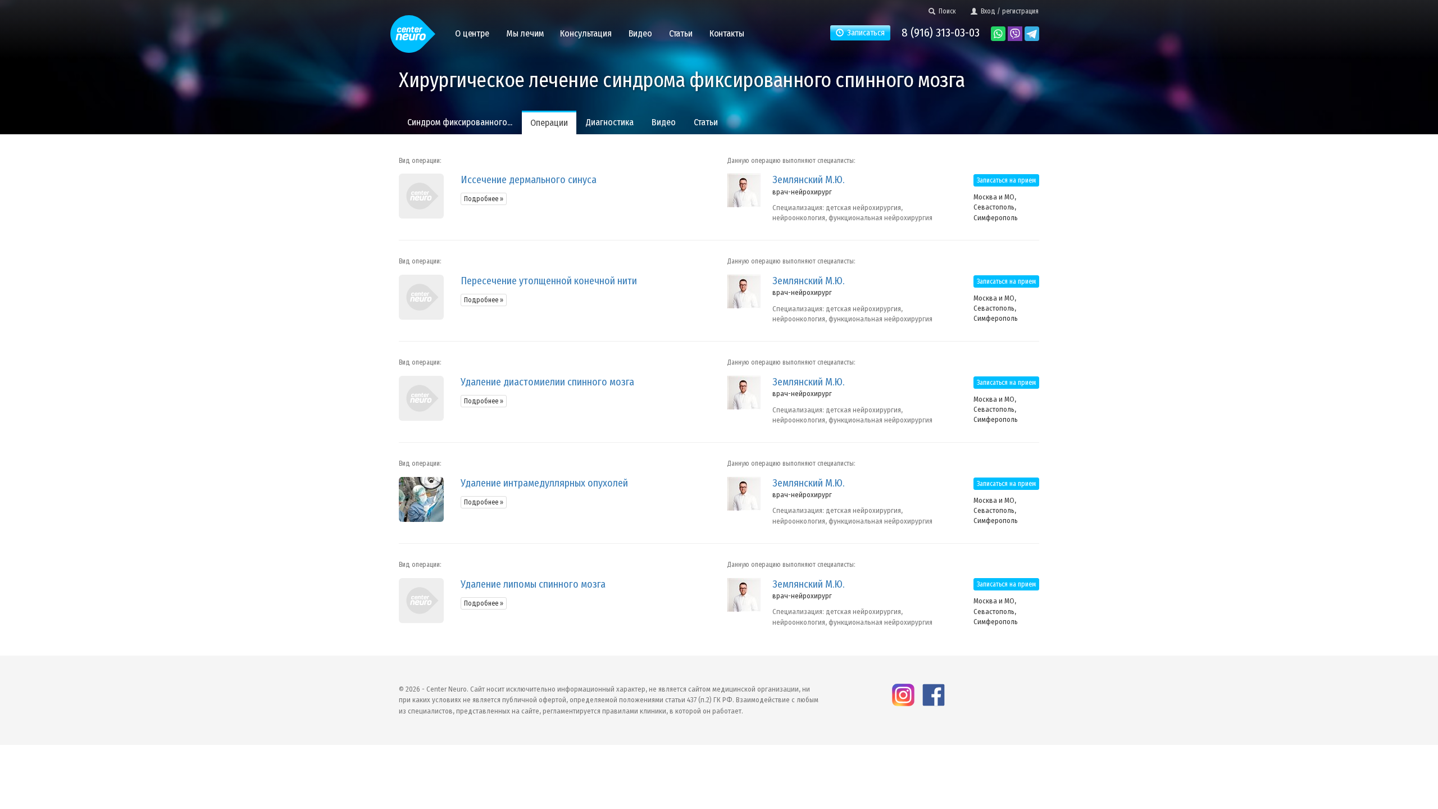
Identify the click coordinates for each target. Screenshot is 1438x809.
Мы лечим (525, 33)
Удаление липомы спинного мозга (533, 584)
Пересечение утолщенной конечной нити (549, 281)
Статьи (706, 122)
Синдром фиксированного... (459, 122)
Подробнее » (483, 199)
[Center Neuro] (412, 29)
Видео (664, 122)
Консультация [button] (585, 33)
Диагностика (610, 122)
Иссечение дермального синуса (529, 180)
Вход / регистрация (1008, 11)
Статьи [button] (681, 33)
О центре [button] (472, 33)
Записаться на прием (1006, 180)
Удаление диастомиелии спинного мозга (547, 382)
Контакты (726, 33)
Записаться (864, 33)
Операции (549, 122)
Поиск (945, 11)
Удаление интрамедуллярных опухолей (544, 483)
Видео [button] (640, 33)
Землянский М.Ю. (808, 180)
